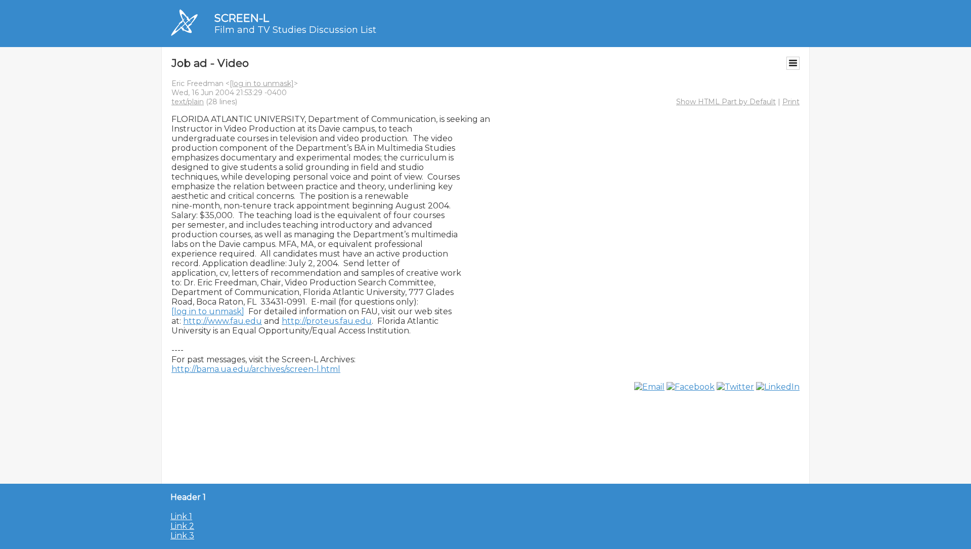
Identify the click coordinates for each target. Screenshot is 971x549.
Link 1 (181, 516)
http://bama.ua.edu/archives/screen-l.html (255, 369)
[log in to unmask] (262, 83)
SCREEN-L (241, 18)
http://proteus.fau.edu (327, 321)
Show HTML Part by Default (726, 101)
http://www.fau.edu (222, 321)
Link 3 (182, 535)
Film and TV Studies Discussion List (295, 29)
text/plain (187, 101)
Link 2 (182, 526)
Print (791, 101)
